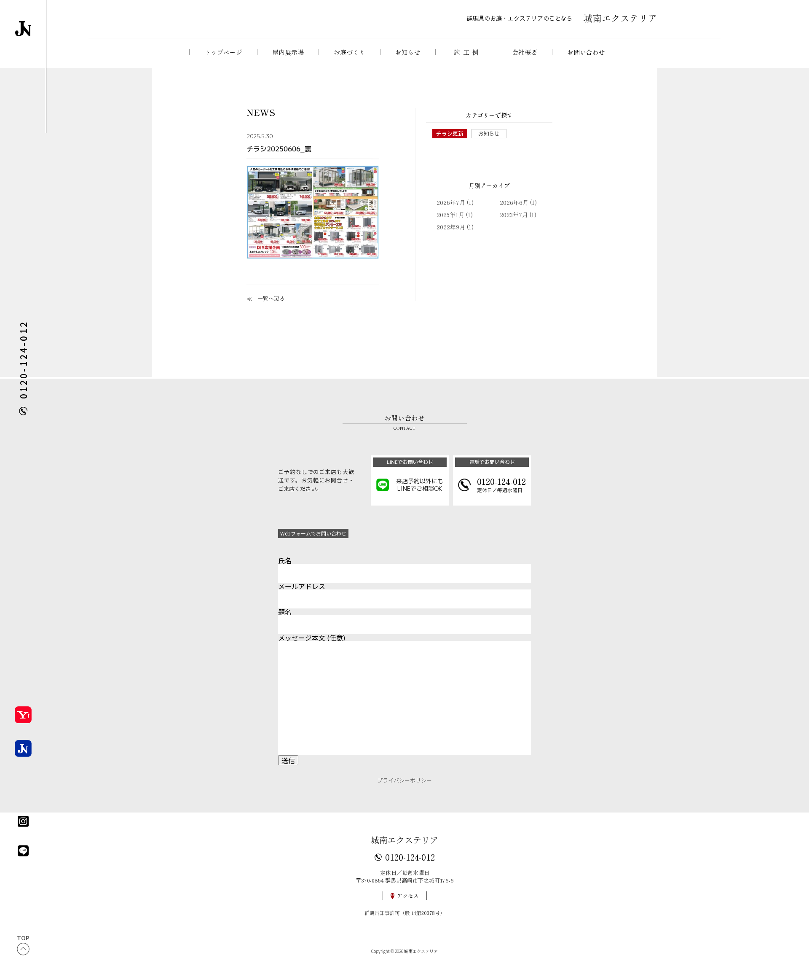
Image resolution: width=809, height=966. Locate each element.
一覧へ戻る (271, 298)
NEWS (260, 112)
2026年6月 (514, 202)
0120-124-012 (410, 856)
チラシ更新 (449, 133)
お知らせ (489, 133)
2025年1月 (450, 214)
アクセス (408, 896)
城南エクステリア (404, 840)
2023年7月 (514, 214)
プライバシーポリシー (404, 780)
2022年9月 (451, 227)
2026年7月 (451, 202)
